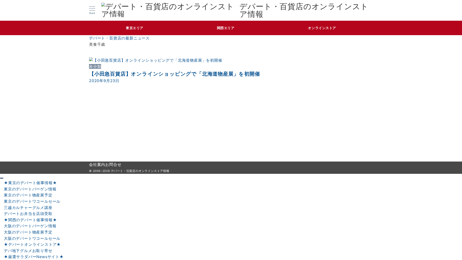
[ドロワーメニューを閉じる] (1, 178)
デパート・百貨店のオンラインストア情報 (303, 10)
